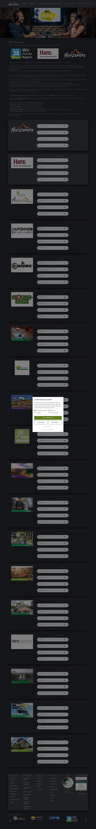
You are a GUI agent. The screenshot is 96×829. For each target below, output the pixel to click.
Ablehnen (41, 422)
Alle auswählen (48, 417)
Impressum (44, 429)
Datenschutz (51, 429)
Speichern (55, 422)
